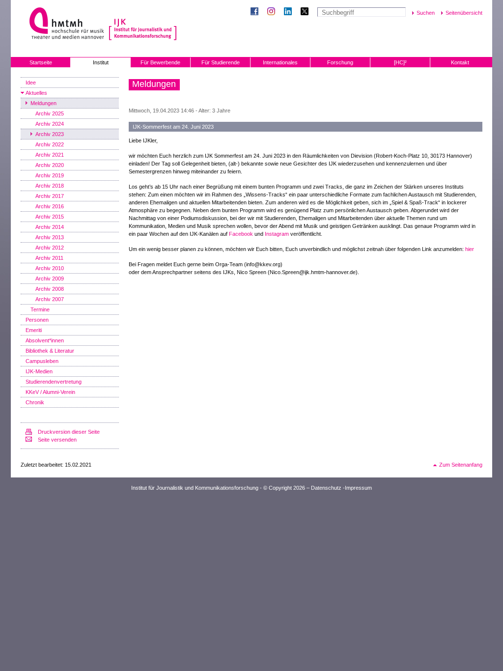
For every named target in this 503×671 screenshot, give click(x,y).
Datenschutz (326, 488)
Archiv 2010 (49, 268)
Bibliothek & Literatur (50, 351)
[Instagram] (273, 12)
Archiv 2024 (49, 124)
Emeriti (34, 330)
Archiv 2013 (49, 237)
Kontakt (460, 62)
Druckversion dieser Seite (69, 432)
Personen (37, 320)
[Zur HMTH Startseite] (64, 24)
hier (469, 249)
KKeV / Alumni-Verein (50, 392)
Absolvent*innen (45, 340)
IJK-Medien (39, 371)
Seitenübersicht (464, 13)
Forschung (340, 62)
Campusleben (42, 361)
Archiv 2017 (49, 196)
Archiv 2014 (49, 227)
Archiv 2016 (49, 206)
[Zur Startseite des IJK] (142, 24)
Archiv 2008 (49, 289)
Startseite (40, 62)
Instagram (277, 234)
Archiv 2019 (49, 175)
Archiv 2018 (49, 186)
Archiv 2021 (49, 155)
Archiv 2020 (49, 165)
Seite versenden (57, 440)
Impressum (358, 488)
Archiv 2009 (49, 278)
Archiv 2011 (49, 258)
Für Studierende (220, 62)
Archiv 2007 (49, 299)
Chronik (35, 402)
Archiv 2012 (49, 248)
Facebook (241, 234)
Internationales (280, 62)
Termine (40, 309)
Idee (31, 82)
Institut (101, 62)
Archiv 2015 (49, 217)
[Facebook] (256, 12)
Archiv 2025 (49, 113)
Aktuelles (36, 93)
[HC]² (400, 62)
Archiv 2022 (49, 144)
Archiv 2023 (49, 134)
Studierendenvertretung (54, 382)
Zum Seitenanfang (460, 465)
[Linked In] (290, 12)
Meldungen (43, 103)
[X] (306, 12)
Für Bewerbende (160, 62)
